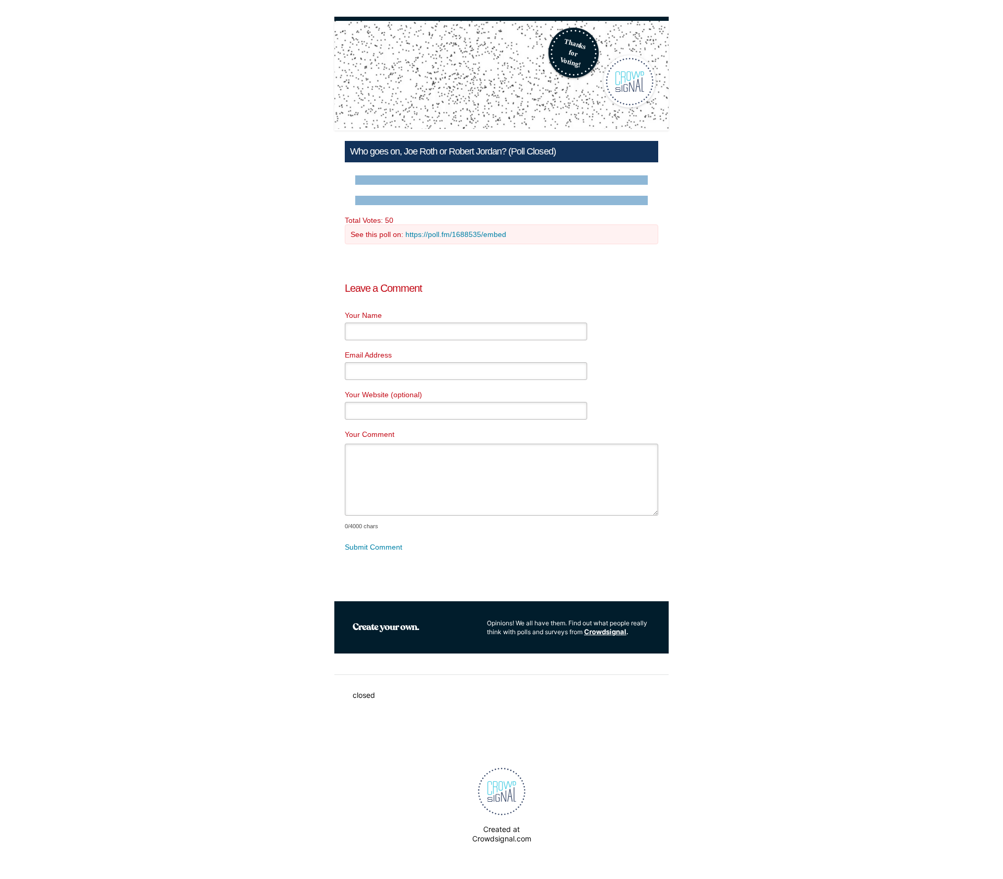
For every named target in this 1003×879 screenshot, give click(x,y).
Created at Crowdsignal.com (501, 834)
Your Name (363, 315)
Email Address (368, 355)
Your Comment (369, 434)
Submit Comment (373, 547)
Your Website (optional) (383, 394)
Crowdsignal (605, 631)
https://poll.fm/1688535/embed (455, 234)
